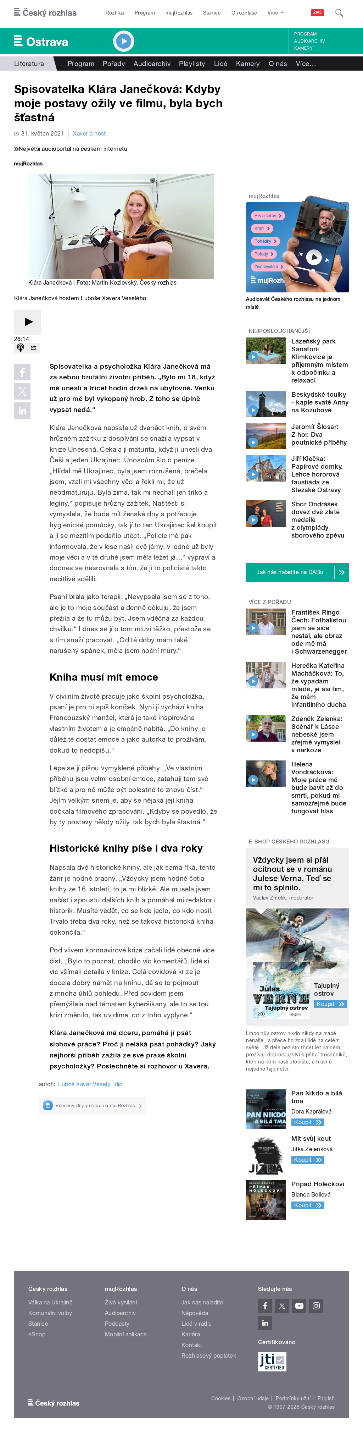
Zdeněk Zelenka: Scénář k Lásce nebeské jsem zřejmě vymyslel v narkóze (316, 734)
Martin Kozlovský (114, 282)
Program (145, 13)
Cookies (220, 1398)
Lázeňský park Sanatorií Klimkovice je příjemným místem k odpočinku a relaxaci (319, 360)
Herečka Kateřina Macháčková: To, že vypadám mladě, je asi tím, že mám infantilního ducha (318, 685)
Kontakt (192, 1345)
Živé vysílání (266, 266)
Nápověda (195, 1313)
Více (306, 63)
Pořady (114, 63)
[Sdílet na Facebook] (22, 372)
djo (119, 1084)
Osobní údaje (253, 1398)
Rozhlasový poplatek (209, 1355)
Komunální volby (50, 1313)
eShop (36, 1334)
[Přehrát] (27, 322)
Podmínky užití (293, 1398)
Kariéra (191, 1334)
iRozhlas (114, 13)
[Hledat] (339, 13)
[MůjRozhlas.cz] (28, 164)
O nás (278, 63)
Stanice (212, 13)
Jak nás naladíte (203, 1302)
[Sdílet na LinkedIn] (22, 410)
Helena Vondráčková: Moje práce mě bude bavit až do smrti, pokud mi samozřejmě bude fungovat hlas (318, 787)
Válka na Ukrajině (50, 1302)
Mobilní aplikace (126, 1334)
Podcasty (117, 1323)
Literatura (29, 63)
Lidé (221, 63)
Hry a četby (265, 215)
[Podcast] (20, 348)
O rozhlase (244, 13)
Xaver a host (89, 133)
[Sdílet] (33, 348)
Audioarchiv (309, 41)
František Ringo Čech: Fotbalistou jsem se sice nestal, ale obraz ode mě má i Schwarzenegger (319, 632)
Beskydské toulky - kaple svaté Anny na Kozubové (319, 402)
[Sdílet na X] (22, 391)
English (326, 1398)
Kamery (303, 48)
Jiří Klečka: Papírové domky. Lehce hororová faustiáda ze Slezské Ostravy (317, 474)
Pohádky (263, 241)
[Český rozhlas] (45, 13)
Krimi (259, 228)
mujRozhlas (179, 13)
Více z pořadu (270, 602)
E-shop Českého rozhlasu (289, 842)
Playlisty (192, 63)
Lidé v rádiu (197, 1323)
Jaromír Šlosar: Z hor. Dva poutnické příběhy (319, 434)
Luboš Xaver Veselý (84, 1084)
